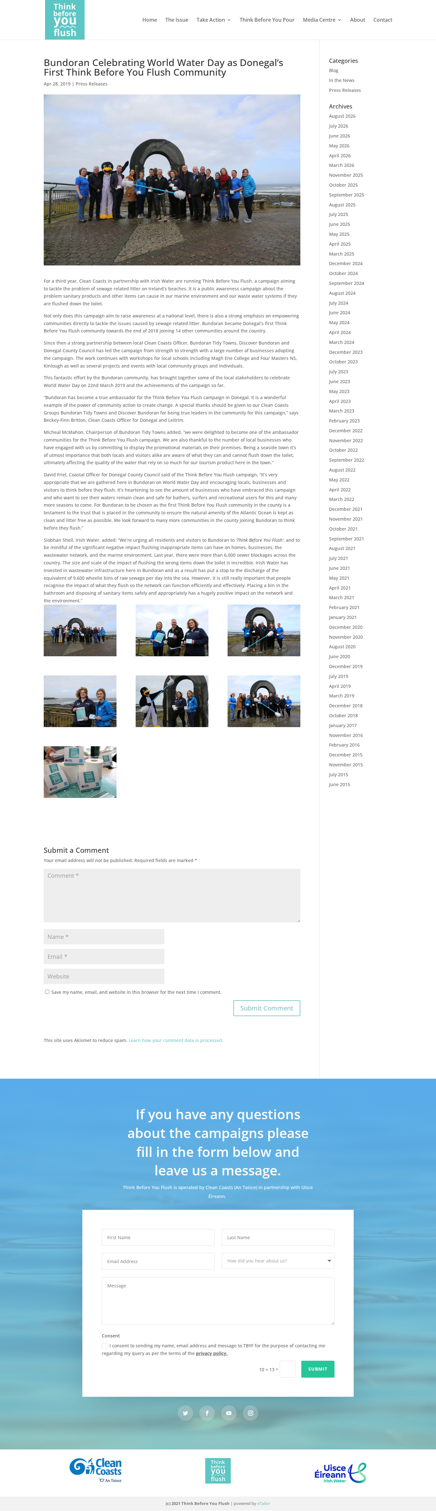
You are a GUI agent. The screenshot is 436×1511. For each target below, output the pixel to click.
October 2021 (343, 529)
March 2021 (341, 597)
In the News (342, 80)
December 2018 (346, 706)
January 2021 (343, 617)
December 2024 (346, 263)
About (357, 20)
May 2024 (339, 322)
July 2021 (338, 558)
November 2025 (346, 175)
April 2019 (340, 686)
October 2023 (343, 362)
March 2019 (341, 696)
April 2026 (340, 156)
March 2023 (341, 411)
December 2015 (346, 755)
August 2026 (342, 116)
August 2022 (342, 470)
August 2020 (342, 647)
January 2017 (343, 725)
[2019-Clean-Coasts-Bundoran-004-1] (80, 772)
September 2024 (346, 283)
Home (149, 20)
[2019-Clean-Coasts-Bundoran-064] (264, 701)
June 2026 (339, 136)
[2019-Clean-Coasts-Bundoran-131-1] (80, 701)
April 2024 (340, 332)
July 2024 (338, 303)
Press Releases (92, 84)
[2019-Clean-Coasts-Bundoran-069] (172, 701)
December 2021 (346, 509)
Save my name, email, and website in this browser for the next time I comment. (136, 992)
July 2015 (338, 774)
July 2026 (338, 126)
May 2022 (339, 480)
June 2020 (339, 656)
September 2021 (346, 539)
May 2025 (339, 234)
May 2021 (339, 578)
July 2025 (338, 214)
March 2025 (341, 254)
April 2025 (340, 244)
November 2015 (346, 765)
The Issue (176, 20)
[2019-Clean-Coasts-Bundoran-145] (172, 630)
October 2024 (343, 273)
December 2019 (346, 666)
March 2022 (341, 499)
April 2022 (340, 490)
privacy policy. (212, 1353)
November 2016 (346, 735)
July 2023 (338, 371)
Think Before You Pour (267, 20)
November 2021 (346, 519)
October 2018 (343, 715)
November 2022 (346, 440)
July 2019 (338, 676)
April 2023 (340, 401)
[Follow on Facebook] (207, 1413)
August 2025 (342, 205)
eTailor (263, 1503)
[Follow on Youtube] (229, 1413)
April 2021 (340, 588)
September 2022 (346, 460)
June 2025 (339, 224)
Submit (317, 1369)
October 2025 (343, 185)
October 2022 (343, 450)
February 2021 (344, 607)
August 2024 (342, 293)
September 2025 (346, 195)
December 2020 (346, 627)
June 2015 (339, 784)
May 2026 (339, 146)
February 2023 (344, 421)
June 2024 (339, 312)
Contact (382, 20)
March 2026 (341, 165)
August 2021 (342, 548)
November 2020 (346, 637)
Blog (333, 70)
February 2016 (344, 745)
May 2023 (339, 391)
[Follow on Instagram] (250, 1413)
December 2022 (346, 431)
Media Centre (319, 20)
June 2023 (339, 381)
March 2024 (341, 342)
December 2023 (346, 352)
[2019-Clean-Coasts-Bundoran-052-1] (264, 630)
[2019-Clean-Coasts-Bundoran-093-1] (80, 630)
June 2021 (339, 568)
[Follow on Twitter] (185, 1413)
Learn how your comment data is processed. (176, 1040)
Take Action (211, 20)
